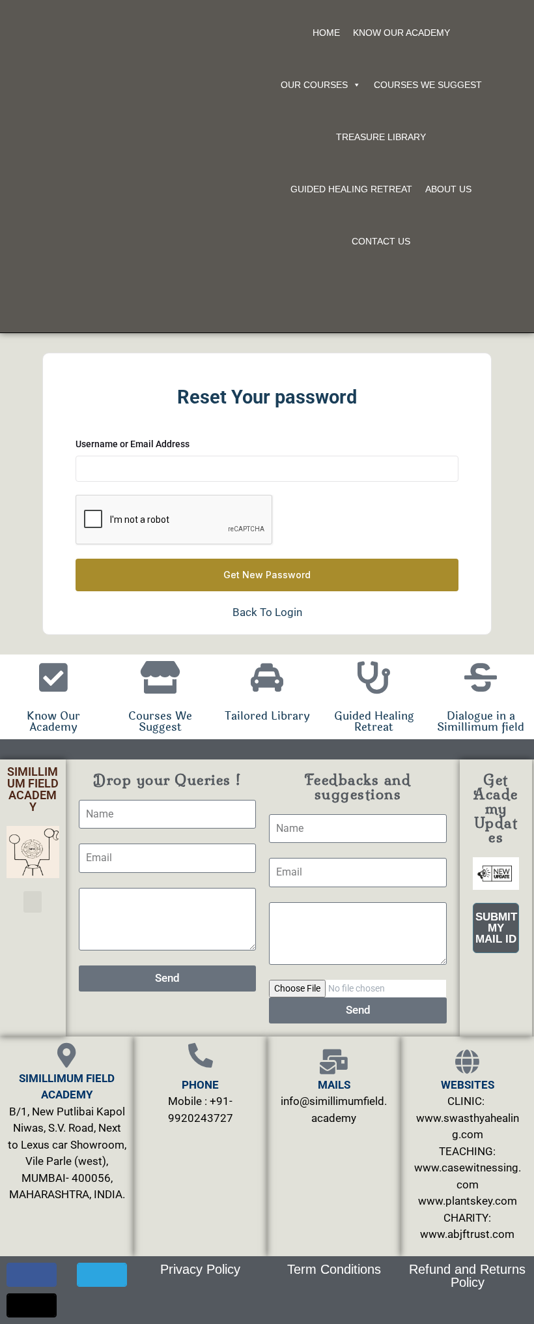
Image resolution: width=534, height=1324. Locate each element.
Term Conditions (334, 1269)
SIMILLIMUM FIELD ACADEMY (33, 789)
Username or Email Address (133, 444)
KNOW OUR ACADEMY (401, 32)
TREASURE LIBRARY (381, 137)
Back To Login (267, 612)
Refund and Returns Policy (467, 1275)
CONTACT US (381, 241)
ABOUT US (448, 189)
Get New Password (267, 574)
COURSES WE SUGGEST (428, 85)
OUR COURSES (314, 85)
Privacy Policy (200, 1269)
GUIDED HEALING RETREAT (351, 189)
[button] (32, 902)
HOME (326, 32)
